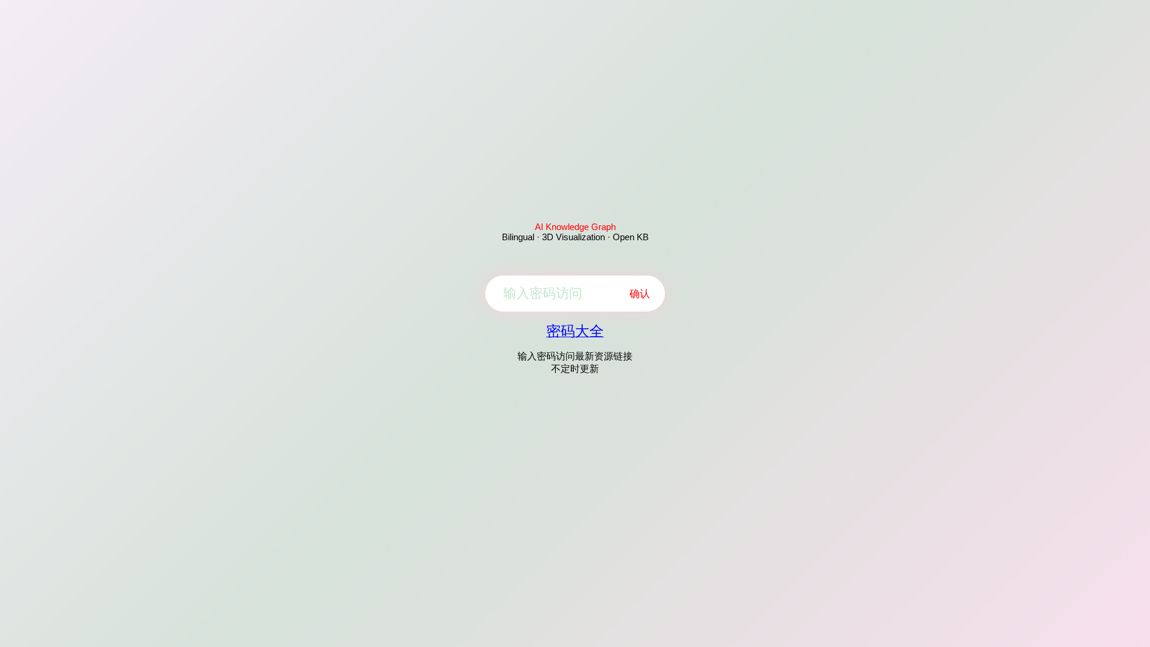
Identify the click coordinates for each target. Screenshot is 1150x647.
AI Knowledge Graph (575, 227)
